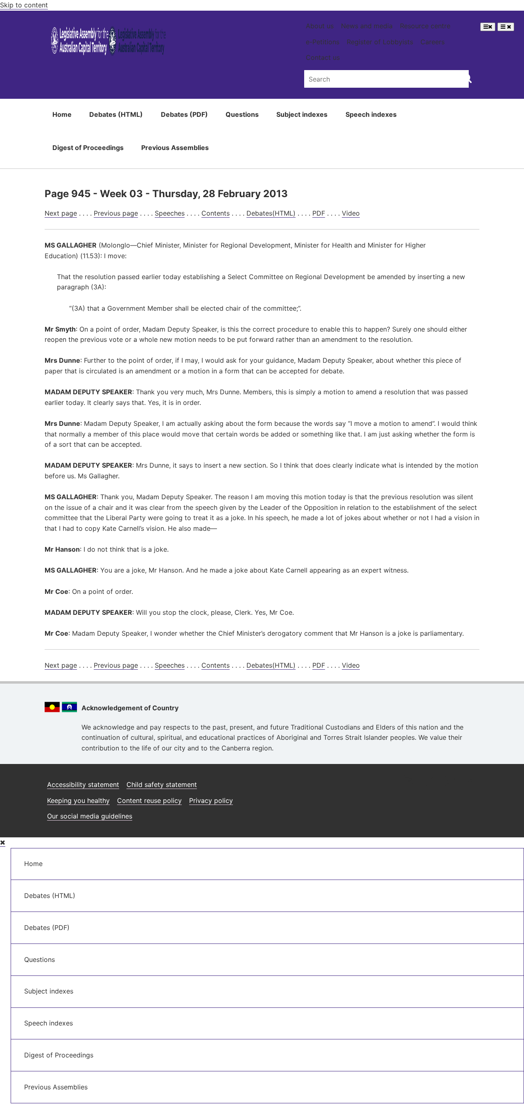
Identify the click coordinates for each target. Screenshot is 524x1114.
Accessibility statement (83, 784)
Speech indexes (371, 114)
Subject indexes (302, 114)
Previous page (116, 213)
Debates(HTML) (271, 213)
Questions (242, 114)
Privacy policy (211, 800)
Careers (432, 42)
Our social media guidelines (89, 816)
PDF (318, 213)
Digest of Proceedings (88, 147)
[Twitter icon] (450, 782)
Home (62, 114)
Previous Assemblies (175, 147)
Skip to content (24, 5)
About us (320, 26)
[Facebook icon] (431, 782)
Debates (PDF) (184, 114)
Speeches (170, 213)
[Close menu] (2, 842)
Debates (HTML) (116, 114)
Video (351, 213)
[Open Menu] (487, 27)
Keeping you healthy (78, 800)
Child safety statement (161, 784)
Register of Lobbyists (380, 42)
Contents (215, 213)
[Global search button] (466, 77)
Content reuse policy (149, 800)
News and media (367, 26)
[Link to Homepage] (109, 42)
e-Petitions (322, 42)
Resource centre (425, 26)
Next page (61, 213)
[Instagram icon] (410, 782)
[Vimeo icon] (470, 782)
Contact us (323, 57)
